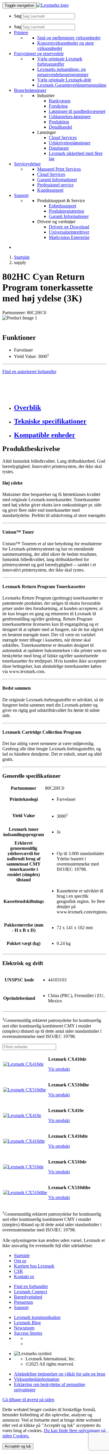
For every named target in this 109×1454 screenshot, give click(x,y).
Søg (17, 15)
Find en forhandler (31, 1286)
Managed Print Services (59, 169)
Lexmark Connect (30, 1291)
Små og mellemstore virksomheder (69, 37)
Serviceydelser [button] (27, 163)
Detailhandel (60, 127)
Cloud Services (63, 137)
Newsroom (24, 1327)
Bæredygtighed (28, 1296)
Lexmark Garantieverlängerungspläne (71, 85)
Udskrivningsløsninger (69, 142)
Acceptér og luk (18, 1446)
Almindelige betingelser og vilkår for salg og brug (59, 1373)
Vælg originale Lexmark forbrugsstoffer (59, 61)
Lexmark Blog (27, 1322)
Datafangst (59, 148)
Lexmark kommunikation (37, 1317)
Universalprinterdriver (69, 232)
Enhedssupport (62, 205)
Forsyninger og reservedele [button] (39, 53)
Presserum (23, 1302)
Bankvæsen (59, 100)
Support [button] (21, 195)
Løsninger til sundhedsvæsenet (77, 111)
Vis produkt (59, 1069)
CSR (18, 1271)
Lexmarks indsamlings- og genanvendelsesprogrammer (62, 72)
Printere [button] (21, 32)
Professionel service (55, 184)
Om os (20, 1260)
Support (21, 1307)
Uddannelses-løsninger (70, 116)
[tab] (60, 408)
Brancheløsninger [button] (30, 90)
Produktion (59, 121)
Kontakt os (24, 1276)
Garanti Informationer (57, 179)
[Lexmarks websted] (52, 5)
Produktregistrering (66, 211)
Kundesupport (50, 190)
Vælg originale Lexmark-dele (64, 79)
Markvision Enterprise (69, 237)
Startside (22, 257)
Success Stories (28, 1333)
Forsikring (58, 106)
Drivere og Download (69, 226)
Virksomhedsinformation (36, 1379)
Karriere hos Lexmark (34, 1265)
